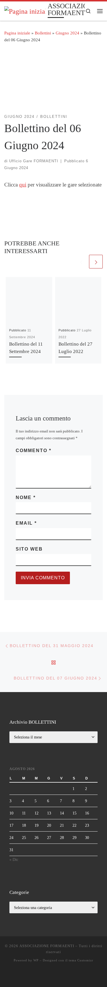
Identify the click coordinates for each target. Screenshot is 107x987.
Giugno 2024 (67, 32)
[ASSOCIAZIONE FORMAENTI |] (25, 10)
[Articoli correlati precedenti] (81, 261)
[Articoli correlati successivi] (96, 261)
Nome (26, 497)
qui (22, 185)
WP (36, 960)
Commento (33, 450)
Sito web (29, 549)
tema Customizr (81, 960)
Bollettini (43, 32)
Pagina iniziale (17, 32)
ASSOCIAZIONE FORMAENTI (46, 946)
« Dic (13, 859)
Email (26, 523)
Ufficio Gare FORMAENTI (33, 161)
